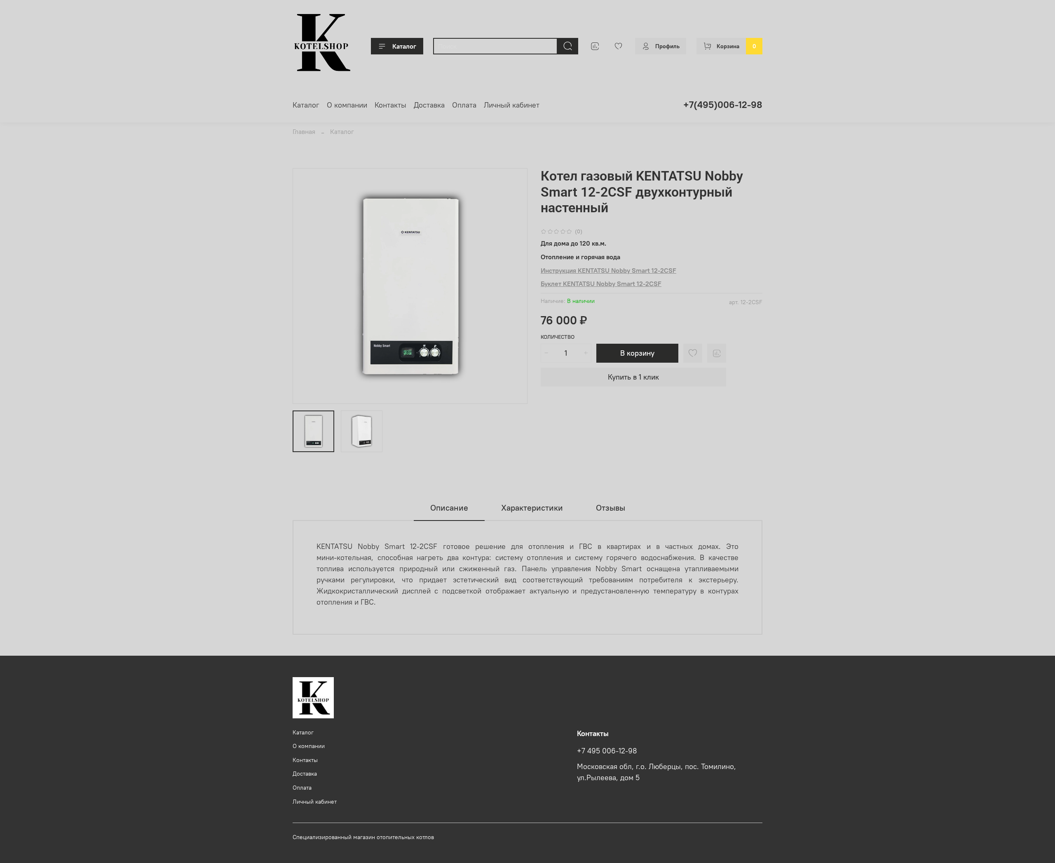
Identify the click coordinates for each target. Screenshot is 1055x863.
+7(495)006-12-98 (722, 104)
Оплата (464, 105)
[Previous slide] (306, 286)
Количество (557, 337)
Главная (304, 131)
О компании (347, 105)
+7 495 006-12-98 (607, 750)
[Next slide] (514, 286)
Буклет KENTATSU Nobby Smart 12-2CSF (601, 283)
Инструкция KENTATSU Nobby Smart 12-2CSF (608, 270)
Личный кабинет (511, 105)
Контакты (390, 105)
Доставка (429, 105)
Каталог (404, 46)
